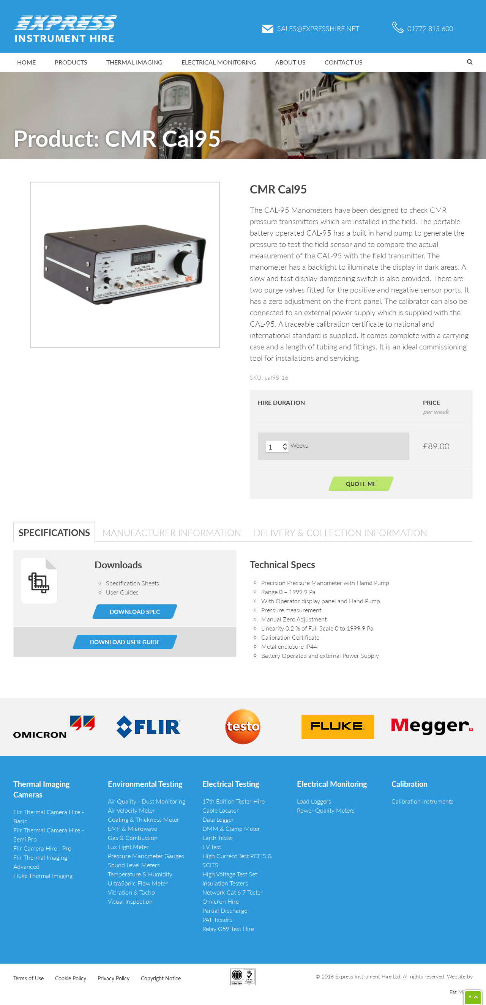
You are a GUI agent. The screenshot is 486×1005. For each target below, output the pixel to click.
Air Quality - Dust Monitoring (146, 801)
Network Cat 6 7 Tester (232, 892)
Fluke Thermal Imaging (43, 875)
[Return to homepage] (65, 27)
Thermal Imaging (134, 62)
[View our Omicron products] (54, 726)
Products (71, 62)
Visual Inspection (130, 901)
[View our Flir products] (148, 726)
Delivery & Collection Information (340, 532)
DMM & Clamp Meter (231, 828)
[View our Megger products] (432, 726)
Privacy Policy (113, 978)
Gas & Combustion (133, 837)
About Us (290, 62)
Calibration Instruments (422, 801)
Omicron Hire (220, 901)
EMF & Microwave (132, 828)
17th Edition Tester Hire (233, 801)
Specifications (54, 532)
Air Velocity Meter (131, 810)
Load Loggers (314, 801)
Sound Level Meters (134, 864)
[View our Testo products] (243, 726)
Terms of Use (28, 978)
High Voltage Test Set (229, 874)
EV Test (211, 846)
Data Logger (218, 819)
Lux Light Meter (128, 846)
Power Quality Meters (326, 810)
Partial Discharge (224, 910)
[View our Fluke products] (337, 726)
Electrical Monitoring (218, 62)
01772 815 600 (430, 28)
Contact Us (344, 62)
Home (26, 62)
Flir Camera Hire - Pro (42, 848)
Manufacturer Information (172, 532)
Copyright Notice (161, 978)
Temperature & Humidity (140, 874)
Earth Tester (218, 837)
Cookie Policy (70, 978)
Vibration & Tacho (131, 892)
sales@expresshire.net (318, 28)
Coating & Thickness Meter (143, 819)
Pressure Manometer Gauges (146, 855)
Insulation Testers (225, 883)
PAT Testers (217, 919)
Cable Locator (220, 810)
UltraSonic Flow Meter (138, 883)
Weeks (299, 445)
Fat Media (461, 991)
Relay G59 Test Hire (228, 928)
